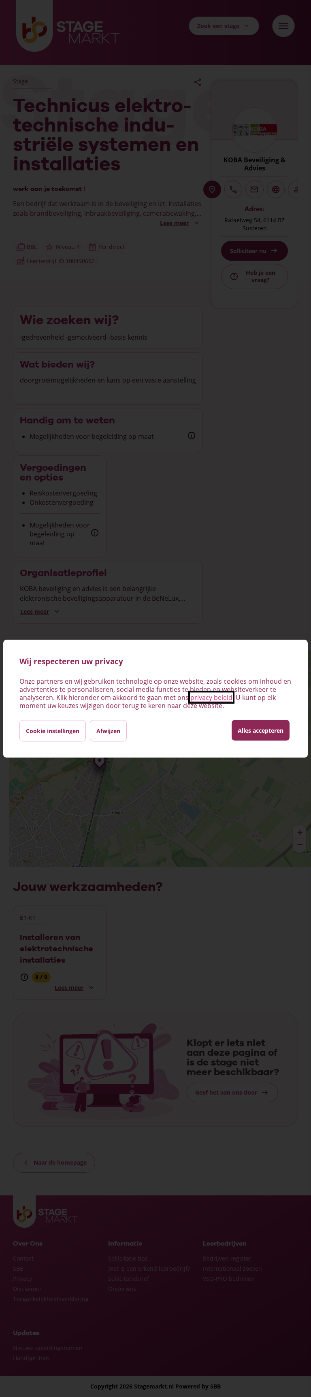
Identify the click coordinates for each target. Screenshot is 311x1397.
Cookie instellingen (52, 730)
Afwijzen (108, 730)
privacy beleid (211, 697)
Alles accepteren (260, 730)
